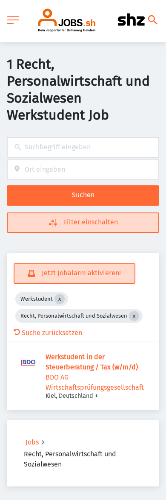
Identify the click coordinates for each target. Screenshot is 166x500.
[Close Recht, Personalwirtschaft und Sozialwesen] (134, 316)
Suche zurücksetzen (52, 333)
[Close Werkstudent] (59, 299)
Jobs (32, 442)
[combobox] (83, 147)
